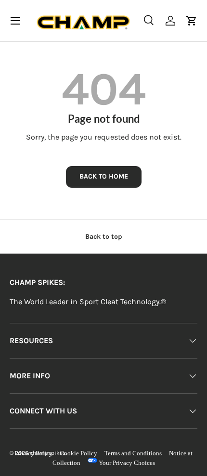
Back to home (103, 176)
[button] (191, 20)
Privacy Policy (33, 453)
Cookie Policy (78, 453)
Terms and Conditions (133, 453)
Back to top (103, 236)
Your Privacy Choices (126, 462)
